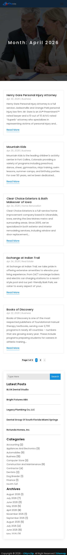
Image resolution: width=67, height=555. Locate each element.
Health (10, 484)
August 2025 (13, 521)
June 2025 (12, 529)
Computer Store (15, 460)
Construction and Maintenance (24, 464)
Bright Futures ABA (17, 399)
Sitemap (61, 553)
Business (26, 98)
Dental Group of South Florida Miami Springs (32, 419)
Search (55, 376)
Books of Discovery (20, 309)
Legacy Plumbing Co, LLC (21, 409)
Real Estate (28, 261)
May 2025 (12, 533)
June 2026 (12, 502)
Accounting (13, 444)
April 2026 (12, 510)
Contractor (13, 468)
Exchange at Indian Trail (23, 258)
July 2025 (12, 525)
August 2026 (13, 494)
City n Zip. (28, 553)
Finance (11, 480)
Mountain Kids (16, 147)
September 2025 (16, 518)
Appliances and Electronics (21, 448)
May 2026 (12, 506)
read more (13, 129)
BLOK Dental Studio (18, 389)
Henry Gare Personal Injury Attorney (32, 95)
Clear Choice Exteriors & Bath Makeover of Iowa (27, 200)
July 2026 (12, 498)
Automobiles (13, 452)
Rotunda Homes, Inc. (18, 429)
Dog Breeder (13, 476)
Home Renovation (31, 205)
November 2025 (15, 514)
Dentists (11, 472)
